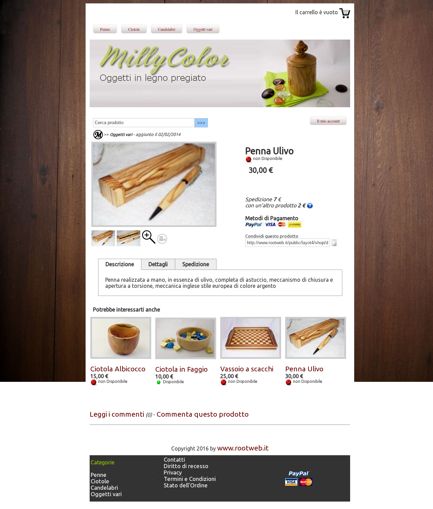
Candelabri (166, 29)
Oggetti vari (202, 29)
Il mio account (328, 120)
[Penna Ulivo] (149, 241)
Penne (105, 29)
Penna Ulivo (304, 369)
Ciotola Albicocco (117, 369)
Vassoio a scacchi (246, 369)
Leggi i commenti (117, 414)
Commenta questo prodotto (203, 414)
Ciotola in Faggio (181, 369)
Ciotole (134, 29)
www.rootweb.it (243, 448)
